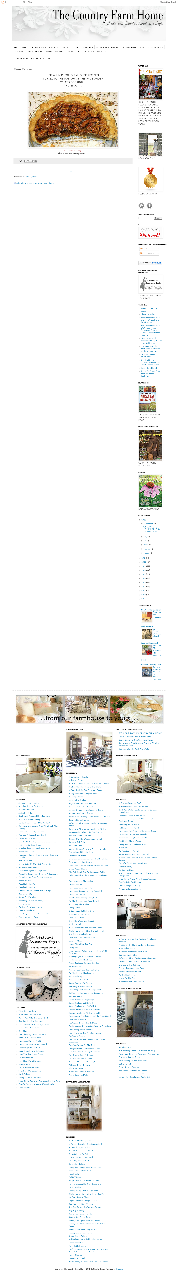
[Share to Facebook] (33, 161)
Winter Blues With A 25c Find (81, 1072)
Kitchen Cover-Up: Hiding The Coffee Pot (87, 1194)
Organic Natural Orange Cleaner (83, 1201)
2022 (144, 520)
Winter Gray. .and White (79, 1075)
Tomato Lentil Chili (26, 911)
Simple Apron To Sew (78, 1236)
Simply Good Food (149, 368)
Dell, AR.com (102, 51)
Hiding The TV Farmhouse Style (132, 845)
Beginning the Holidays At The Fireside (85, 832)
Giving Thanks (75, 908)
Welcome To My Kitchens (80, 1065)
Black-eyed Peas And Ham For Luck (34, 816)
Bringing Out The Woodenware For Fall (85, 839)
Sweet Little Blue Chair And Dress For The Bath (39, 1081)
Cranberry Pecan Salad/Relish (148, 355)
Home (15, 47)
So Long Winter (75, 996)
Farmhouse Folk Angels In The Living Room (137, 831)
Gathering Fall (125, 1064)
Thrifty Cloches (75, 1255)
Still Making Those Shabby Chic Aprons (85, 1239)
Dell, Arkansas (147, 627)
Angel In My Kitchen (77, 800)
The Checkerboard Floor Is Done (83, 1023)
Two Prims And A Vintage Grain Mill (84, 1052)
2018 (143, 570)
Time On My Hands (77, 1258)
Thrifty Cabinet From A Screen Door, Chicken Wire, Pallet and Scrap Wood (88, 1251)
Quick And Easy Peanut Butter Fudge (34, 891)
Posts (144, 249)
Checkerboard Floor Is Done (81, 852)
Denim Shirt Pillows (77, 1164)
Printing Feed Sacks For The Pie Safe (85, 970)
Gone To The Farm (77, 918)
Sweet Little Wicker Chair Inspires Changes (137, 879)
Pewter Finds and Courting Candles (84, 963)
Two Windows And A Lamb (80, 1059)
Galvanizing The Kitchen (79, 905)
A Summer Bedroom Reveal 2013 (133, 952)
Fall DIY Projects (76, 1177)
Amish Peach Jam (26, 813)
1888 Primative (125, 1047)
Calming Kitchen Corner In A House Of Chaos (88, 849)
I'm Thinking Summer (127, 975)
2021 (143, 558)
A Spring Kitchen (76, 797)
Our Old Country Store (151, 665)
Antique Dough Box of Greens (81, 813)
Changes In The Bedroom (129, 965)
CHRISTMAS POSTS (38, 47)
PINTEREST (66, 47)
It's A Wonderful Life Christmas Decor (85, 928)
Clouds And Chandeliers (28, 1028)
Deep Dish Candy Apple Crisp (31, 832)
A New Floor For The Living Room (133, 807)
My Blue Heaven (25, 1058)
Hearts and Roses (26, 852)
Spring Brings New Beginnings (81, 1000)
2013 (143, 591)
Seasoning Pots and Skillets (80, 987)
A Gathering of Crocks (78, 777)
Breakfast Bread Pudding (29, 820)
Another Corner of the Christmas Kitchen (86, 810)
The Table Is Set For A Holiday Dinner (85, 1033)
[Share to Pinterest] (35, 161)
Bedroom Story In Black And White (134, 749)
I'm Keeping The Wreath (129, 851)
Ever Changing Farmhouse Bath (32, 1035)
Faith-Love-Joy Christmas (29, 1038)
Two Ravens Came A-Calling (81, 1055)
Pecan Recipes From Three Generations (35, 877)
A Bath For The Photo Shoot (30, 1015)
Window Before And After (130, 889)
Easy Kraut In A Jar (27, 839)
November (149, 524)
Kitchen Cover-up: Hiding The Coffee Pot (86, 931)
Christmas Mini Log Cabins (80, 862)
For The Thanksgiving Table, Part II (84, 901)
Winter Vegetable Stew (28, 917)
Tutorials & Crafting (35, 51)
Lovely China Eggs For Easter (81, 944)
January (147, 553)
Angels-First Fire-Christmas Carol (83, 804)
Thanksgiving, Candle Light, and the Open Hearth (90, 1016)
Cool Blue (22, 1031)
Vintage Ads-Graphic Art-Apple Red (134, 1077)
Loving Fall (73, 948)
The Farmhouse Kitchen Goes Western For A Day (90, 1026)
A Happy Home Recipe (28, 803)
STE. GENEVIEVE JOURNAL (107, 47)
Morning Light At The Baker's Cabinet (85, 957)
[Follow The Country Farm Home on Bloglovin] (150, 264)
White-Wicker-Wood (77, 1068)
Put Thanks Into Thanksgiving (81, 973)
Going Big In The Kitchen (79, 914)
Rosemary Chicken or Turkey (30, 901)
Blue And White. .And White (80, 836)
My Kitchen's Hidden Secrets (81, 960)
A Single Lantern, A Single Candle (83, 794)
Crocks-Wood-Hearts (78, 869)
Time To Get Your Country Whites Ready (36, 1084)
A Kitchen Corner (76, 780)
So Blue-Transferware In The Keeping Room (87, 993)
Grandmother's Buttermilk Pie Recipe (34, 848)
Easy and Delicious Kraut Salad (32, 835)
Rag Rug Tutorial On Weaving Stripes (85, 1207)
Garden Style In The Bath (29, 1048)
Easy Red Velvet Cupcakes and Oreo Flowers (37, 842)
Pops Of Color (24, 881)
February (148, 549)
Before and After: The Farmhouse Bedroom (137, 958)
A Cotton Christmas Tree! (130, 803)
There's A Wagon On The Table (82, 1045)
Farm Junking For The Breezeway (133, 1061)
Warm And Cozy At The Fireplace (83, 1062)
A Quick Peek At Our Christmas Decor (85, 790)
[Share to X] (30, 161)
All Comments (148, 254)
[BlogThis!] (28, 161)
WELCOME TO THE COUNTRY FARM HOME (151, 529)
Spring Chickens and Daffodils (81, 1003)
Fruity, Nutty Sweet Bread (29, 845)
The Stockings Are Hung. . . (130, 886)
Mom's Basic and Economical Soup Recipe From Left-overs (151, 340)
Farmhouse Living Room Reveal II (133, 838)
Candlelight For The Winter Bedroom (134, 962)
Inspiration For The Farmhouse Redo (134, 854)
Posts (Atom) (31, 177)
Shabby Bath (24, 1064)
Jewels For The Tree (127, 978)
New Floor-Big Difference (29, 1061)
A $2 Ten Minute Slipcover (80, 1141)
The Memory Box (76, 1243)
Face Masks (74, 1174)
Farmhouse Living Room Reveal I (133, 835)
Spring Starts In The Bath (29, 1078)
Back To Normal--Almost (79, 820)
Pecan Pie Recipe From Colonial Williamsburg (38, 874)
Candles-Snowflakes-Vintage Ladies (33, 1025)
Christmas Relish (148, 314)
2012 (143, 595)
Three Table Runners (77, 1246)
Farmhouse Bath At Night (29, 1041)
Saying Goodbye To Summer (81, 983)
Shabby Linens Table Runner (81, 1233)
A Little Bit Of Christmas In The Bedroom (137, 945)
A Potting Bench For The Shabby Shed (85, 1144)
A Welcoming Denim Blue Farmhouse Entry (137, 1051)
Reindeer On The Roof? (79, 980)
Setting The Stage (126, 870)
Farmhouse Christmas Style (80, 888)
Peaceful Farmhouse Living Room (133, 863)
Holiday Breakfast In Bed (130, 972)
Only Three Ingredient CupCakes (32, 871)
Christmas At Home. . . (78, 856)
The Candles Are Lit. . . (78, 1020)
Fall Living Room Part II (129, 828)
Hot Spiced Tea (25, 861)
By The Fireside (75, 846)
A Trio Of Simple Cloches (79, 1148)
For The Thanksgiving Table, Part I (83, 898)
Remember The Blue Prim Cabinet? (134, 1071)
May (146, 545)
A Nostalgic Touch (127, 948)
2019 (143, 566)
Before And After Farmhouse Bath (33, 1018)
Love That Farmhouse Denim (30, 1054)
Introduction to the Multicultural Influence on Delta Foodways (150, 348)
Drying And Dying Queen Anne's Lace (85, 1167)
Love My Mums (75, 941)
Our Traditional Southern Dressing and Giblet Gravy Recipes (150, 362)
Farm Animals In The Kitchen (81, 881)
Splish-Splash (24, 1074)
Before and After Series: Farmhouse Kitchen (87, 829)
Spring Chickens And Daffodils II (83, 1006)
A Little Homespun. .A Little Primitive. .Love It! (89, 784)
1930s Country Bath (27, 1011)
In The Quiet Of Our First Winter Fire (34, 864)
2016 (143, 579)
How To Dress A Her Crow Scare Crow (85, 1184)
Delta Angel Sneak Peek (79, 1161)
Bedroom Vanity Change (129, 955)
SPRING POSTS (74, 51)
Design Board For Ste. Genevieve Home (136, 740)
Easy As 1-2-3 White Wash (80, 1171)
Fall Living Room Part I (129, 825)
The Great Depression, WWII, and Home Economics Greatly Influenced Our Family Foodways (150, 330)
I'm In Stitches (75, 1187)
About (24, 47)
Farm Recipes (19, 51)
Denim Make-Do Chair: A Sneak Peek (135, 737)
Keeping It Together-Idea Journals (83, 1191)
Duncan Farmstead (149, 643)
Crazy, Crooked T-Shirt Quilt (81, 1157)
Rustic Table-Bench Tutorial (80, 1214)
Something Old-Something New (32, 1071)
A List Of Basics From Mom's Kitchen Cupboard (150, 373)
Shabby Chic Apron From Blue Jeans (84, 1221)
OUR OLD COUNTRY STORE (133, 47)
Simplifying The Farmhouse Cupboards (85, 990)
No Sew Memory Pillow (79, 1197)
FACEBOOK (53, 47)
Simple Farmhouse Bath (28, 1068)
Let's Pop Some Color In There (82, 938)
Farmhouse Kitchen (155, 47)
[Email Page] (20, 161)
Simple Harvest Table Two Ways (132, 1074)
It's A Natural (75, 924)
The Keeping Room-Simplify (80, 1030)
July (146, 537)
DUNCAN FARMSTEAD (84, 47)
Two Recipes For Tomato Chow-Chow (34, 914)
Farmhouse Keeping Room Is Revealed (85, 891)
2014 (143, 587)
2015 (143, 583)
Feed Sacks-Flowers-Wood (130, 841)
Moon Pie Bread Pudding (29, 867)
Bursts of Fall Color (77, 842)
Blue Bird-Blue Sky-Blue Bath (30, 1021)
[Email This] (25, 161)
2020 (144, 562)
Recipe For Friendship (27, 897)
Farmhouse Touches (77, 894)
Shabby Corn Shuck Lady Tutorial (83, 1230)
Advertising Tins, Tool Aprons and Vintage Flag (139, 1054)
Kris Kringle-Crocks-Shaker (80, 934)
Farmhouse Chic (75, 885)
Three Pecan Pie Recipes (73, 151)
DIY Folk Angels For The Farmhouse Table (87, 872)
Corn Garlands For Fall (78, 1154)
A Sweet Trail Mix (26, 810)
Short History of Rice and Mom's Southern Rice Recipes (150, 320)
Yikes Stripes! (24, 1088)
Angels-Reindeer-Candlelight (81, 807)
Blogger (119, 1269)
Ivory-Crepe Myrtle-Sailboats (31, 1051)
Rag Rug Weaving (76, 1211)
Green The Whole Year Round (81, 921)
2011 (143, 599)
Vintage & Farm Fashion (55, 51)
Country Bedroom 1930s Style (131, 968)
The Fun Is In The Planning (130, 882)
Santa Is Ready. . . (126, 867)
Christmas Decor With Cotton (132, 816)
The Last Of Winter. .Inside (30, 907)
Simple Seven (24, 904)
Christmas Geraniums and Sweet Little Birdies (88, 859)
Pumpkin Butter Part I (28, 884)
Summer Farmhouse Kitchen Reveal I (84, 1010)
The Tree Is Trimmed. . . (78, 1036)
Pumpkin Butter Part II (28, 887)
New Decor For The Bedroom (131, 982)
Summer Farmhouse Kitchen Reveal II (85, 1013)
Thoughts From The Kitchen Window (84, 1049)
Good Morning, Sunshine (129, 1067)
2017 (143, 574)
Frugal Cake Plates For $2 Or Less (84, 1181)
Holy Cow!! (123, 848)
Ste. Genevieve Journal (150, 610)
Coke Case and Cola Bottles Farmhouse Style (88, 866)
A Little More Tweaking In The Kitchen (85, 787)
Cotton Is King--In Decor (129, 1057)
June (146, 541)
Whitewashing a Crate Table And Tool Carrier (88, 1262)
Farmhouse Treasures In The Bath (32, 1044)
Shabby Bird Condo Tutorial (80, 1217)
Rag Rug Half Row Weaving (81, 1204)
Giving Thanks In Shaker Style (81, 911)
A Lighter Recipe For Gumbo (30, 806)
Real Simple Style (25, 894)
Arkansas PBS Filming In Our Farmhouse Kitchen (89, 817)
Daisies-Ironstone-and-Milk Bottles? (34, 823)
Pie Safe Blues (75, 967)
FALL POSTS (89, 51)
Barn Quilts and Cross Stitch (81, 1151)
